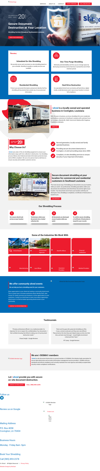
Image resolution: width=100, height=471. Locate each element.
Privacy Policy (25, 463)
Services (43, 4)
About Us (52, 4)
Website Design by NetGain (8, 466)
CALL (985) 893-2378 (33, 385)
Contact (61, 4)
